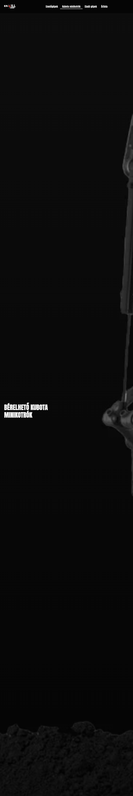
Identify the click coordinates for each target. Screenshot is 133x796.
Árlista (104, 6)
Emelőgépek (52, 6)
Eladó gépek (91, 6)
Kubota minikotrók (71, 6)
